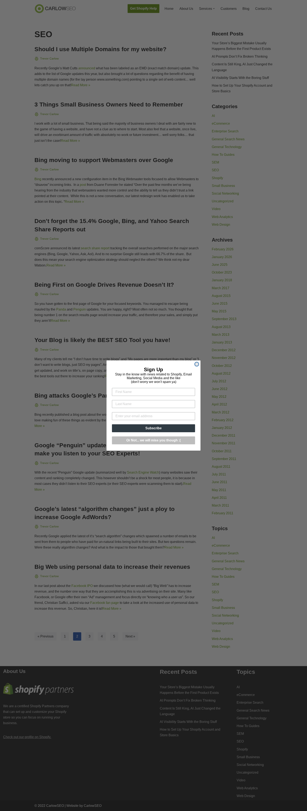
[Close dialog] (197, 364)
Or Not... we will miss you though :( (153, 440)
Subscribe (153, 428)
